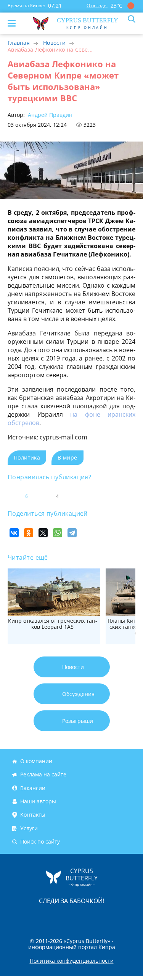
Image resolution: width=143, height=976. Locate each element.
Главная (19, 42)
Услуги (29, 828)
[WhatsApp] (57, 532)
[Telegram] (72, 532)
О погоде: (97, 5)
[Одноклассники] (28, 532)
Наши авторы (38, 801)
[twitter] (63, 916)
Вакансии (32, 788)
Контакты (32, 814)
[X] (43, 532)
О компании (36, 761)
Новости (54, 42)
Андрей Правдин (49, 114)
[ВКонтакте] (14, 532)
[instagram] (46, 916)
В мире (67, 457)
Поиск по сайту (40, 841)
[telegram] (81, 916)
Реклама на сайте (43, 774)
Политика (27, 457)
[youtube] (116, 916)
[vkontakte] (99, 916)
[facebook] (28, 916)
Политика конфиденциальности (72, 961)
